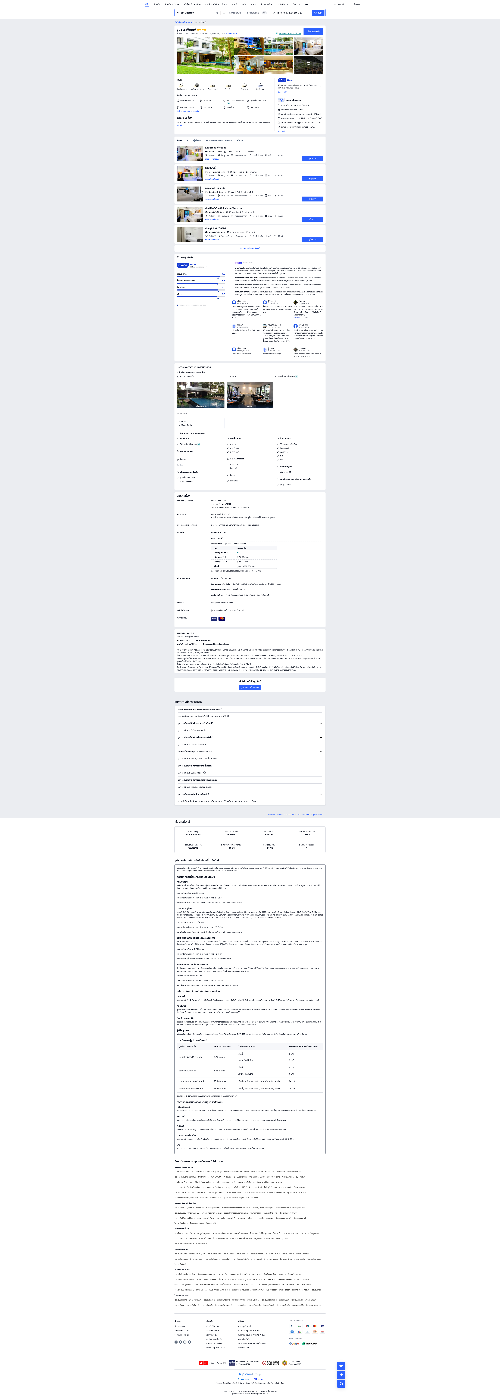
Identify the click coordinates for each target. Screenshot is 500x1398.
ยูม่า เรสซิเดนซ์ (186, 29)
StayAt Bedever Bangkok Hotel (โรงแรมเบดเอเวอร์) (215, 1182)
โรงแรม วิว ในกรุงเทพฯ (310, 1233)
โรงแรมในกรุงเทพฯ (273, 1254)
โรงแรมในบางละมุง (271, 1259)
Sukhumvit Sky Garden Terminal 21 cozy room (192, 1187)
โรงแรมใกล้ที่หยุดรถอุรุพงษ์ (264, 1218)
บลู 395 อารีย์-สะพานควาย (296, 1192)
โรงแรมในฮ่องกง (180, 1300)
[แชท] (341, 1384)
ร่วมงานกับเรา (211, 1335)
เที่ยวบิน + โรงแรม (172, 4)
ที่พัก (147, 4)
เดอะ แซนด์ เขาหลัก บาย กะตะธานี (217, 1290)
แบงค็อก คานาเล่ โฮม (261, 1182)
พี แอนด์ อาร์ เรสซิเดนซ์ (233, 1172)
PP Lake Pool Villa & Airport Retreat (210, 1192)
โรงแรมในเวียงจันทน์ (269, 1300)
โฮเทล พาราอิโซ (299, 1187)
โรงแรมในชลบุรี (288, 1254)
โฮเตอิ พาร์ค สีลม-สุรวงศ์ (183, 1182)
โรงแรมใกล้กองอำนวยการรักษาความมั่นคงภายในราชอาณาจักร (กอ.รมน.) (251, 1213)
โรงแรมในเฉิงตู (209, 1300)
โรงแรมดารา (316, 1290)
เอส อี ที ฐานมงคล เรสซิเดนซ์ (185, 1177)
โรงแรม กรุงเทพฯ (303, 815)
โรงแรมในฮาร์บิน (298, 1305)
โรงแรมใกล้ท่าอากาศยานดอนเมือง (239, 1218)
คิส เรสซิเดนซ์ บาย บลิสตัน (275, 1172)
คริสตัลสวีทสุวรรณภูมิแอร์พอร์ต (186, 1198)
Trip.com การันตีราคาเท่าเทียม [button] (290, 33)
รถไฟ (244, 4)
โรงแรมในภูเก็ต (229, 1254)
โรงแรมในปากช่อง (196, 1259)
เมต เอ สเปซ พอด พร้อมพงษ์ (254, 1192)
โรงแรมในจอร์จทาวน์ (313, 1305)
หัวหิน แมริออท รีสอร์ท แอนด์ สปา (237, 1274)
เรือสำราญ (296, 4)
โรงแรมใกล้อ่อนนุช (181, 1223)
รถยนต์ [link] (253, 4)
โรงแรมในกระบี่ (256, 1259)
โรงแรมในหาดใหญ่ (181, 1259)
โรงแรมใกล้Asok (300, 1218)
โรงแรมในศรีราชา (302, 1254)
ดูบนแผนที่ (282, 131)
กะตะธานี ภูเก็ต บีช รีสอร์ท (247, 1279)
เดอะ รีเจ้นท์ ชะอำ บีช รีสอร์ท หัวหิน (247, 1285)
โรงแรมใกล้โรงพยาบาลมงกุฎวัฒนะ (187, 1213)
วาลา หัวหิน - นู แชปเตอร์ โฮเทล (186, 1285)
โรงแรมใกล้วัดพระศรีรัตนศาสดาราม (187, 1218)
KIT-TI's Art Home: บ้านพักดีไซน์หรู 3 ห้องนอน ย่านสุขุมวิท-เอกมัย (267, 1187)
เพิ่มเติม (179, 125)
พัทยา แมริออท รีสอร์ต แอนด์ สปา (264, 1274)
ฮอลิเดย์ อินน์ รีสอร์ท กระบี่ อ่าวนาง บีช (188, 1290)
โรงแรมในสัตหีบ (243, 1259)
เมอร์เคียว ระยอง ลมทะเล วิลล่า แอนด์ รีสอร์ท (275, 1279)
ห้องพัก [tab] (180, 140)
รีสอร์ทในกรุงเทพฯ (241, 1233)
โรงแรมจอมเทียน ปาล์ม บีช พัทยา (210, 1274)
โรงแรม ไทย (290, 815)
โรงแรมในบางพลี (238, 1300)
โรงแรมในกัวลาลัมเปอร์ (223, 1305)
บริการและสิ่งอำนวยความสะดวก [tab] (218, 140)
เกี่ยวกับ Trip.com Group (215, 1348)
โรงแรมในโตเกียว (195, 1300)
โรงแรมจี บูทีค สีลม (234, 1192)
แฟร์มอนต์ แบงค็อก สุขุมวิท (210, 1198)
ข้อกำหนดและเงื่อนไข (214, 1339)
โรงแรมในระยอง (243, 1254)
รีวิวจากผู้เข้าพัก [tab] (194, 140)
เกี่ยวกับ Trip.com (212, 1326)
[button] (306, 4)
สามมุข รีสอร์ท (284, 1290)
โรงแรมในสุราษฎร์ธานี (197, 1254)
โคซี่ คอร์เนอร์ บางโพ (257, 1177)
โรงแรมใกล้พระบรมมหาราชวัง (214, 1218)
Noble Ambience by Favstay (293, 1177)
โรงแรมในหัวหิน (299, 1259)
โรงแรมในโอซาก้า (253, 1300)
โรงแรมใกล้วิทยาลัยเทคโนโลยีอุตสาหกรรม (291, 1208)
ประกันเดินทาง (282, 4)
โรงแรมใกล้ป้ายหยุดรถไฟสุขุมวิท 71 (203, 1223)
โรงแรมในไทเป (284, 1300)
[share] (341, 1375)
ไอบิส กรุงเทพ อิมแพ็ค (227, 1279)
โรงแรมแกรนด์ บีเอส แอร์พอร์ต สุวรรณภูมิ (206, 1172)
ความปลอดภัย (243, 1348)
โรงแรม (280, 815)
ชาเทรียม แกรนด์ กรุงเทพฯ (184, 1192)
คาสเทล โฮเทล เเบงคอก (276, 1192)
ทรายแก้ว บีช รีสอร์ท (302, 1279)
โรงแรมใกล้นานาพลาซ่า (288, 1213)
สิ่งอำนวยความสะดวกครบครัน (188, 111)
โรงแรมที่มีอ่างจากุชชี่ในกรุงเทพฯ (276, 1239)
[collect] (341, 1366)
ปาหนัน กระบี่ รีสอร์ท (303, 1285)
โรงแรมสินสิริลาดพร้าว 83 (253, 1172)
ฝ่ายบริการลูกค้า (180, 1326)
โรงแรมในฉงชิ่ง (207, 1305)
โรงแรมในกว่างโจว (223, 1300)
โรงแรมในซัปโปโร (240, 1305)
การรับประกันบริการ (181, 1331)
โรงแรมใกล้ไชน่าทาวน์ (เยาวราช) (208, 1208)
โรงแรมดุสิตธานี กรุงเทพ (271, 1285)
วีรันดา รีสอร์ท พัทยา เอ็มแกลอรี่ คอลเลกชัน (216, 1285)
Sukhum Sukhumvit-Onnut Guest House (214, 1177)
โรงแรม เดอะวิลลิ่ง (244, 1182)
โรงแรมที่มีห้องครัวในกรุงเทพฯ (185, 1239)
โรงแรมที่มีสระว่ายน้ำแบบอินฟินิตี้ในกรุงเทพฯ (190, 1244)
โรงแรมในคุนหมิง (254, 1305)
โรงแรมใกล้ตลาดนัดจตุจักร (212, 1213)
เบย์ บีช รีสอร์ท (271, 1290)
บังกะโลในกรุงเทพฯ (181, 1233)
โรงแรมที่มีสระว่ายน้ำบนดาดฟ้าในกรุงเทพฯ (246, 1239)
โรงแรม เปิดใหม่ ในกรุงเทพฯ (260, 1233)
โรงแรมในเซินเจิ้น (283, 1305)
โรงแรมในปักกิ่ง (310, 1300)
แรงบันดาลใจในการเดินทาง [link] (216, 4)
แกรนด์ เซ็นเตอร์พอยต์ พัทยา (185, 1274)
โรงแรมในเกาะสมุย (314, 1259)
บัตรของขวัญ (266, 4)
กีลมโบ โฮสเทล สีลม (181, 1172)
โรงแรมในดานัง (297, 1300)
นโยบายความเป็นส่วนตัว (215, 1343)
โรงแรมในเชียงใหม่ (181, 1264)
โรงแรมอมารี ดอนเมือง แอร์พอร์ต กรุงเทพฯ (248, 1290)
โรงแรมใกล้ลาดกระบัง (284, 1218)
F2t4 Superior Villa (240, 1177)
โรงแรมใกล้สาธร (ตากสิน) (184, 1208)
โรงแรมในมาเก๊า (269, 1305)
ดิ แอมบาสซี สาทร (273, 1177)
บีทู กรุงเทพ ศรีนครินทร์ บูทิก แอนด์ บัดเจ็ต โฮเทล (241, 1198)
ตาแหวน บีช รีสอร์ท (210, 1279)
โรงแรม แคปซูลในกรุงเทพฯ (200, 1233)
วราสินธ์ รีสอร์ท (288, 1285)
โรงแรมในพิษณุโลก (212, 1259)
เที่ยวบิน (157, 4)
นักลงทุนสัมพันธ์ (244, 1326)
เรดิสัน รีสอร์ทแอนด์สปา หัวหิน (290, 1274)
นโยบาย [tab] (239, 140)
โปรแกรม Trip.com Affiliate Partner (251, 1335)
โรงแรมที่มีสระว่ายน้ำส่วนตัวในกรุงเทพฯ (213, 1239)
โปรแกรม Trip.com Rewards (249, 1331)
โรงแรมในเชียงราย (228, 1259)
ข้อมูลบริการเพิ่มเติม (181, 1335)
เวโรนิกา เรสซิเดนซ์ (294, 1172)
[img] (205, 55)
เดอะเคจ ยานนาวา (277, 1182)
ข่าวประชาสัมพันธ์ (212, 1331)
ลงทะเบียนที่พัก (243, 1339)
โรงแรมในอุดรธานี (257, 1254)
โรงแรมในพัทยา (286, 1259)
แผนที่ (234, 4)
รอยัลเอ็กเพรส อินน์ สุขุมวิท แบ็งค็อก (226, 1187)
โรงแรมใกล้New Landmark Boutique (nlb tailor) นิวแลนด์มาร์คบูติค (248, 1208)
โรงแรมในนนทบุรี (180, 1254)
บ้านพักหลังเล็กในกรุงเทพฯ (222, 1233)
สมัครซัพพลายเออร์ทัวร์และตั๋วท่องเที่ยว (252, 1343)
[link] (339, 4)
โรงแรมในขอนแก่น (214, 1254)
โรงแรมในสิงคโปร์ (192, 1305)
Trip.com (271, 815)
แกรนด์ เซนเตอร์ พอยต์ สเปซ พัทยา (187, 1279)
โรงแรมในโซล (179, 1305)
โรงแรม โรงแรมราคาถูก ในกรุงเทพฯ (286, 1233)
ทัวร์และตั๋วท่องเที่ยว (192, 4)
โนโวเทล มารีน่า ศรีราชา (301, 1290)
